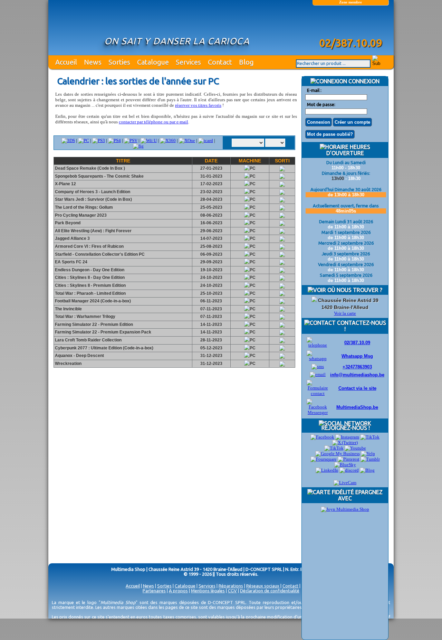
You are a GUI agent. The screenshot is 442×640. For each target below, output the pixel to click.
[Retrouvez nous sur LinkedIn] (327, 470)
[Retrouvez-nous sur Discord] (349, 470)
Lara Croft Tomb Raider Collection (88, 340)
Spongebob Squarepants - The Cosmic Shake (99, 176)
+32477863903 (357, 366)
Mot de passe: (321, 104)
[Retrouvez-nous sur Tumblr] (370, 459)
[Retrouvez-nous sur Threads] (334, 448)
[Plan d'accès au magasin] (314, 300)
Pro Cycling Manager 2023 (80, 215)
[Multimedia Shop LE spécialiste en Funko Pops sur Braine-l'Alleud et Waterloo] (350, 23)
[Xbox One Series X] (187, 140)
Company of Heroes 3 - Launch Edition (92, 191)
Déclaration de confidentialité (269, 590)
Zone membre (350, 2)
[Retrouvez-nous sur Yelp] (368, 453)
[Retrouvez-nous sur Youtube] (355, 448)
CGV (232, 590)
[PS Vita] (130, 140)
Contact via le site (357, 388)
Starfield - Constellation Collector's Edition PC (99, 254)
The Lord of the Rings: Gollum (83, 207)
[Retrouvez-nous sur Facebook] (322, 437)
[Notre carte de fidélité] (345, 509)
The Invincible (68, 309)
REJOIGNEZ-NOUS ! (345, 428)
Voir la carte (345, 313)
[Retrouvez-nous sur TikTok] (369, 437)
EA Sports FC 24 (70, 262)
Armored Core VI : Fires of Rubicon (89, 246)
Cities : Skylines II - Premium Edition (90, 285)
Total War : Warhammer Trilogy (84, 316)
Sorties (119, 62)
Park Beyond (67, 222)
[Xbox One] (168, 140)
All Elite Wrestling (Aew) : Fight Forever (93, 230)
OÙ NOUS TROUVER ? (354, 290)
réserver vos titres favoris (198, 105)
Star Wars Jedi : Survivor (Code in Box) (93, 199)
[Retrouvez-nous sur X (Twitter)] (345, 442)
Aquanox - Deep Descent (79, 355)
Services (188, 62)
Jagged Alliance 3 (72, 238)
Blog (246, 62)
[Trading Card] (205, 140)
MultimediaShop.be (357, 407)
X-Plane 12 (65, 183)
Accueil (66, 62)
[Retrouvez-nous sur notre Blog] (367, 470)
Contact (220, 62)
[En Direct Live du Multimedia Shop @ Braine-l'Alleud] (345, 482)
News (93, 62)
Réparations (231, 585)
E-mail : (314, 90)
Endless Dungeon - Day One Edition (89, 269)
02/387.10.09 (357, 342)
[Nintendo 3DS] (68, 140)
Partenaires (154, 590)
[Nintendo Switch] (149, 140)
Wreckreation (67, 363)
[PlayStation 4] (98, 140)
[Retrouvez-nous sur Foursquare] (323, 459)
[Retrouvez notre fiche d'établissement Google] (337, 453)
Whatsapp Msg (357, 356)
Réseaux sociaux (262, 585)
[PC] (83, 140)
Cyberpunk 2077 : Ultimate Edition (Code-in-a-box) (103, 348)
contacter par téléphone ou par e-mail (153, 121)
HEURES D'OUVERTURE (348, 150)
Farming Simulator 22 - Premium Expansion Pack (102, 332)
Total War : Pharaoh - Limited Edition (90, 293)
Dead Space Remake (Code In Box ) (89, 168)
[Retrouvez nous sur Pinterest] (348, 459)
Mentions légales (208, 590)
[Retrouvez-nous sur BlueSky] (345, 464)
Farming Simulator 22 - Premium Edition (93, 324)
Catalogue (153, 62)
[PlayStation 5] (114, 140)
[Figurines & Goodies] (138, 146)
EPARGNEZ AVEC (360, 495)
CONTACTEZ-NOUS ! (361, 326)
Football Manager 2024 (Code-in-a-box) (92, 301)
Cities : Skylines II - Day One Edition (89, 277)
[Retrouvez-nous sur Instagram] (347, 437)
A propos (178, 590)
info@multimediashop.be (357, 374)
